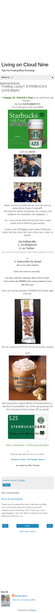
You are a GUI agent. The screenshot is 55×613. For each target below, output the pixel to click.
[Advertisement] (27, 31)
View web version (28, 531)
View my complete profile (23, 600)
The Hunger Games (36, 459)
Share (6, 485)
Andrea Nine (21, 596)
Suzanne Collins (18, 459)
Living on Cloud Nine (24, 64)
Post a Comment (12, 499)
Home (27, 526)
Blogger (33, 610)
